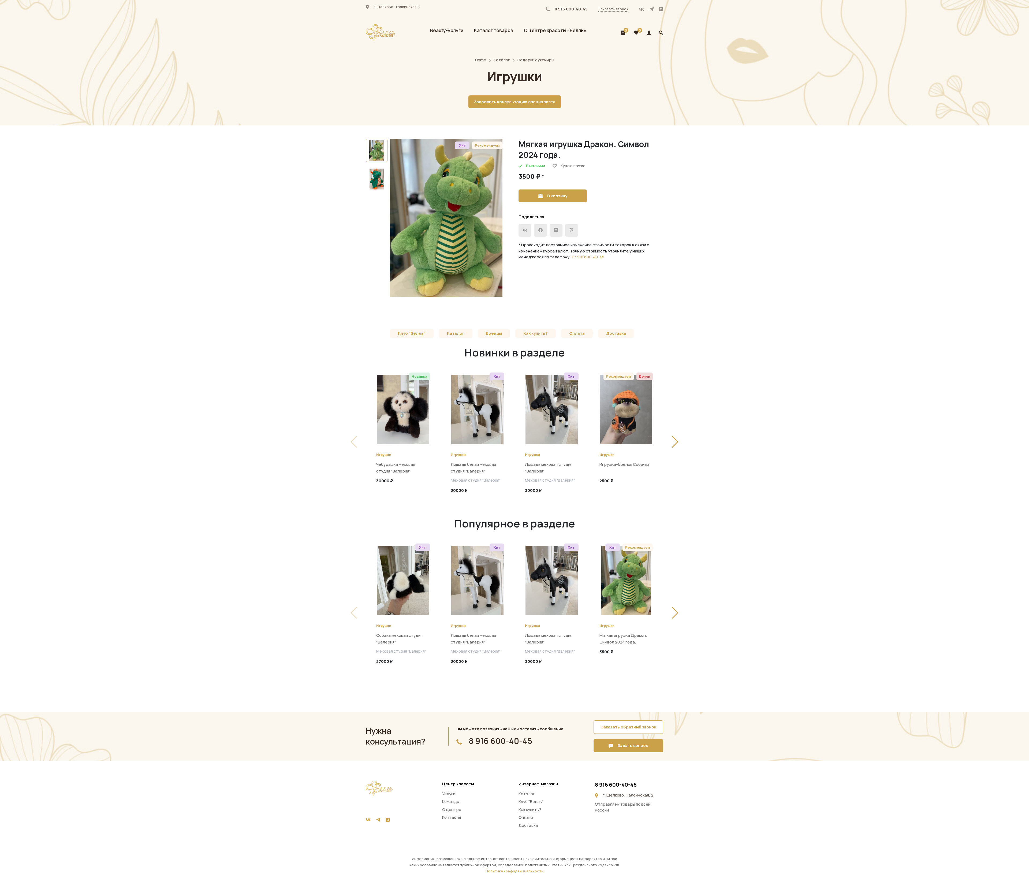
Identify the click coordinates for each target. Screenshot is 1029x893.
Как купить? (535, 333)
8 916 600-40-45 (571, 9)
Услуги (448, 794)
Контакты (451, 817)
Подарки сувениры (535, 60)
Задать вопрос (632, 745)
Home (480, 60)
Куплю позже (573, 166)
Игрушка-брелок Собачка (624, 464)
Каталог (502, 60)
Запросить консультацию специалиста (514, 102)
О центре (451, 809)
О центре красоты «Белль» (555, 30)
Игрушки (383, 454)
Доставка (616, 333)
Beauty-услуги (446, 30)
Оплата (577, 333)
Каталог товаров (493, 30)
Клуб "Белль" (412, 333)
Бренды (494, 333)
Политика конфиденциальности (514, 871)
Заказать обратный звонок (628, 727)
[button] (675, 442)
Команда (450, 801)
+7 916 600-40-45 (588, 257)
